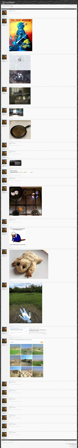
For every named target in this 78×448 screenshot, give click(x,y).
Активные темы (70, 5)
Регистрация (74, 0)
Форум (6, 6)
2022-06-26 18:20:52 (11, 414)
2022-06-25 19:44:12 (11, 406)
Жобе (2, 18)
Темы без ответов (74, 5)
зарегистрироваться (74, 7)
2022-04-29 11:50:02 (11, 185)
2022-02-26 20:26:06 (11, 86)
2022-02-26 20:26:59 (11, 107)
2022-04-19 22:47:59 (11, 177)
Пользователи (65, 0)
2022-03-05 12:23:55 (11, 150)
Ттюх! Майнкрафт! (10, 2)
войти (70, 7)
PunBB (76, 445)
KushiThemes (75, 446)
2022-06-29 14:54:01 (11, 431)
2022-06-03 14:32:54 (11, 326)
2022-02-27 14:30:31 (11, 119)
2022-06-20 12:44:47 (11, 389)
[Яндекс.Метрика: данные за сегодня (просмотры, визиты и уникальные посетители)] (75, 447)
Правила (67, 0)
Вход (76, 0)
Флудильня (9, 6)
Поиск (69, 0)
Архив (71, 0)
